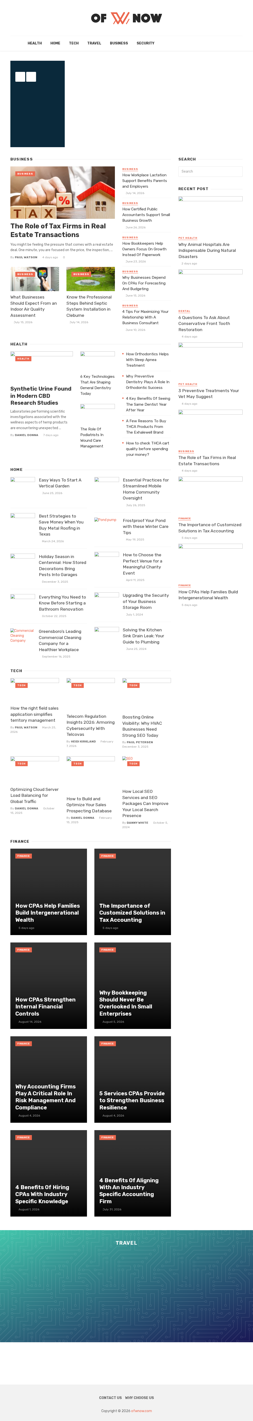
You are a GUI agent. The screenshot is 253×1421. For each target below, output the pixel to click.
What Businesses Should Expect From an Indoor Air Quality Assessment (33, 306)
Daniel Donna (26, 435)
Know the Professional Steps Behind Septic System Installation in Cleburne (89, 306)
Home (55, 43)
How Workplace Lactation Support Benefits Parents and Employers (144, 181)
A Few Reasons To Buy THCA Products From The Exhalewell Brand (146, 427)
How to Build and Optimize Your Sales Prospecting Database (89, 804)
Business (119, 43)
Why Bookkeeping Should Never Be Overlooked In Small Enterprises (125, 1003)
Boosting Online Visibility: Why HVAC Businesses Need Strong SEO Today (142, 726)
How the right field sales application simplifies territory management (34, 714)
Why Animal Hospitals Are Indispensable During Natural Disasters (207, 250)
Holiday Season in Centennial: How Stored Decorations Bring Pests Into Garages (62, 565)
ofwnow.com (141, 1411)
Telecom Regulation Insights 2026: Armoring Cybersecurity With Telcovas (90, 725)
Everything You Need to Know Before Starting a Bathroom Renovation (62, 603)
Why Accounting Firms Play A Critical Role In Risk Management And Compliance (45, 1097)
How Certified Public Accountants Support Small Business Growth (146, 215)
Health (35, 43)
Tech (74, 43)
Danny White (137, 822)
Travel (94, 43)
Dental (184, 311)
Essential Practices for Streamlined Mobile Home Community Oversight (146, 489)
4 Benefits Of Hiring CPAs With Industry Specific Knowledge (42, 1194)
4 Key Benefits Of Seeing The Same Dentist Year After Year (148, 404)
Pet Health (187, 238)
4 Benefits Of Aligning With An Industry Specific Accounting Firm (129, 1190)
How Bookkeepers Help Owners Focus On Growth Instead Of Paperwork (144, 249)
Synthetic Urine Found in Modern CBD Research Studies (40, 396)
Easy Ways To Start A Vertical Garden (60, 483)
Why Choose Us (139, 1398)
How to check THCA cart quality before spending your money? (147, 449)
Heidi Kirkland (83, 741)
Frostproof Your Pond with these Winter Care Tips (146, 526)
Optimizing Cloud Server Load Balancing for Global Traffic (34, 795)
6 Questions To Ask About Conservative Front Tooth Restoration (204, 323)
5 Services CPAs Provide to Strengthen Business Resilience (132, 1100)
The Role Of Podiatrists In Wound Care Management (92, 437)
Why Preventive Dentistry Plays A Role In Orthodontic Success (147, 382)
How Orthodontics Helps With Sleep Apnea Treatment (147, 360)
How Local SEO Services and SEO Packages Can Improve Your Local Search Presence (145, 803)
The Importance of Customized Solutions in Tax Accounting (132, 913)
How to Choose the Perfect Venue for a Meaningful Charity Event (142, 564)
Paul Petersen (140, 742)
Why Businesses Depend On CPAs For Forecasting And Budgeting (144, 283)
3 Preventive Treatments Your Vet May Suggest (208, 393)
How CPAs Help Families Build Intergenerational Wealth (47, 913)
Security (145, 43)
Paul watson (26, 257)
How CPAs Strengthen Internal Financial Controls (45, 1007)
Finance (23, 856)
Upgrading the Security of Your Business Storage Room (146, 601)
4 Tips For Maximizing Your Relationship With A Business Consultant (145, 317)
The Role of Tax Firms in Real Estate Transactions (58, 230)
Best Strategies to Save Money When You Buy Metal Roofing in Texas (61, 525)
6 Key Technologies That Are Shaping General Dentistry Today (97, 385)
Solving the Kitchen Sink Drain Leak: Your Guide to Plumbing (143, 635)
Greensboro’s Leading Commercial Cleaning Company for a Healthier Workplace (60, 640)
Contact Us (110, 1398)
